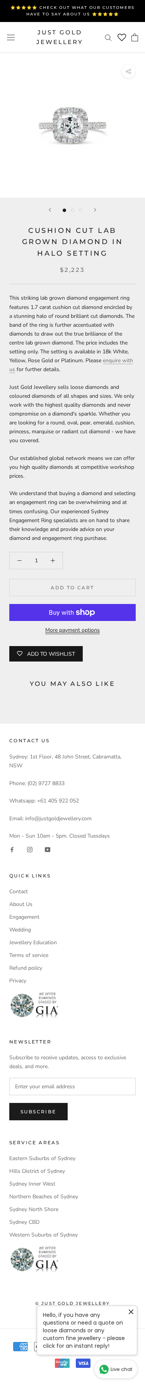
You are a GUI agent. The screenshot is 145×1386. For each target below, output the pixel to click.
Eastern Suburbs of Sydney (42, 1158)
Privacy (17, 980)
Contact (18, 891)
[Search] (108, 37)
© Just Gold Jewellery (72, 1303)
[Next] (95, 210)
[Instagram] (29, 849)
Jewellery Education (33, 942)
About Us (20, 904)
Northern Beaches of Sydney (43, 1196)
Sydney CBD (24, 1222)
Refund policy (25, 968)
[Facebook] (12, 849)
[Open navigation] (11, 37)
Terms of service (28, 955)
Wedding (20, 929)
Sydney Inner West (32, 1184)
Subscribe (38, 1112)
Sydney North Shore (33, 1209)
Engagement (24, 917)
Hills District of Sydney (37, 1171)
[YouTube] (47, 849)
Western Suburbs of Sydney (43, 1234)
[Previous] (50, 210)
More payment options (72, 630)
